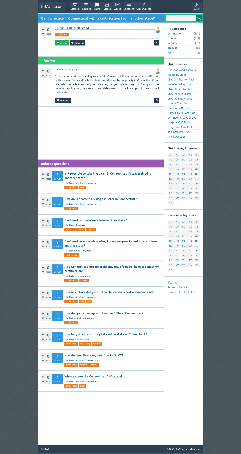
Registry (76, 318)
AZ (190, 155)
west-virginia (71, 255)
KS (177, 169)
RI (197, 188)
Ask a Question (143, 9)
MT (177, 178)
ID (190, 164)
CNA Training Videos (180, 98)
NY (196, 183)
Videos (107, 9)
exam (82, 187)
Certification (69, 28)
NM (183, 183)
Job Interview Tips (178, 131)
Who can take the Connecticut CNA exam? (93, 376)
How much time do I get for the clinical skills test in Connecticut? (108, 292)
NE (196, 178)
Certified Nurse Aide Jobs (183, 117)
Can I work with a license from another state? (95, 220)
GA (170, 164)
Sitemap (172, 282)
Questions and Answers (182, 69)
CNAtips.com (52, 6)
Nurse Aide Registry (179, 84)
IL (197, 164)
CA (197, 155)
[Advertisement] (100, 133)
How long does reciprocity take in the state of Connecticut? (105, 334)
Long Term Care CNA (180, 127)
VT (177, 197)
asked (58, 28)
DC (183, 159)
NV (190, 183)
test (89, 301)
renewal (83, 280)
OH (170, 188)
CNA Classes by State (180, 89)
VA (170, 197)
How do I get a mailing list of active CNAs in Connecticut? (103, 313)
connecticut (62, 35)
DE (190, 159)
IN (170, 169)
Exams (97, 9)
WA (183, 197)
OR (183, 188)
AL (177, 155)
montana (70, 229)
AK (170, 155)
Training (172, 47)
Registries (86, 9)
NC (183, 178)
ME (177, 174)
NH (170, 183)
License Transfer (177, 103)
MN (190, 174)
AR (183, 155)
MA (196, 169)
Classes (75, 9)
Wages (117, 9)
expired (94, 365)
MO (196, 174)
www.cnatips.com (191, 449)
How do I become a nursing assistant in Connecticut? (100, 199)
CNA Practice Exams (179, 93)
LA (190, 169)
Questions (128, 9)
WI (190, 197)
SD (177, 193)
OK (177, 188)
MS (170, 178)
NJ (177, 183)
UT (196, 193)
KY (183, 169)
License (75, 276)
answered (59, 69)
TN (183, 193)
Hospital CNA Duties (180, 122)
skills (82, 301)
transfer (90, 229)
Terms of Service (177, 287)
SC (170, 193)
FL (197, 159)
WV (197, 197)
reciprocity (85, 344)
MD (170, 174)
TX (190, 193)
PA (190, 188)
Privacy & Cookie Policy (181, 292)
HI (177, 164)
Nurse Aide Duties (178, 108)
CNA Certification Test (181, 79)
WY (170, 202)
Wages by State (177, 74)
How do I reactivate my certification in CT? (93, 355)
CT (177, 159)
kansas (81, 229)
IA (183, 164)
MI (183, 174)
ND (190, 178)
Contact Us (46, 449)
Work (74, 225)
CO (170, 159)
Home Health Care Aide (181, 112)
